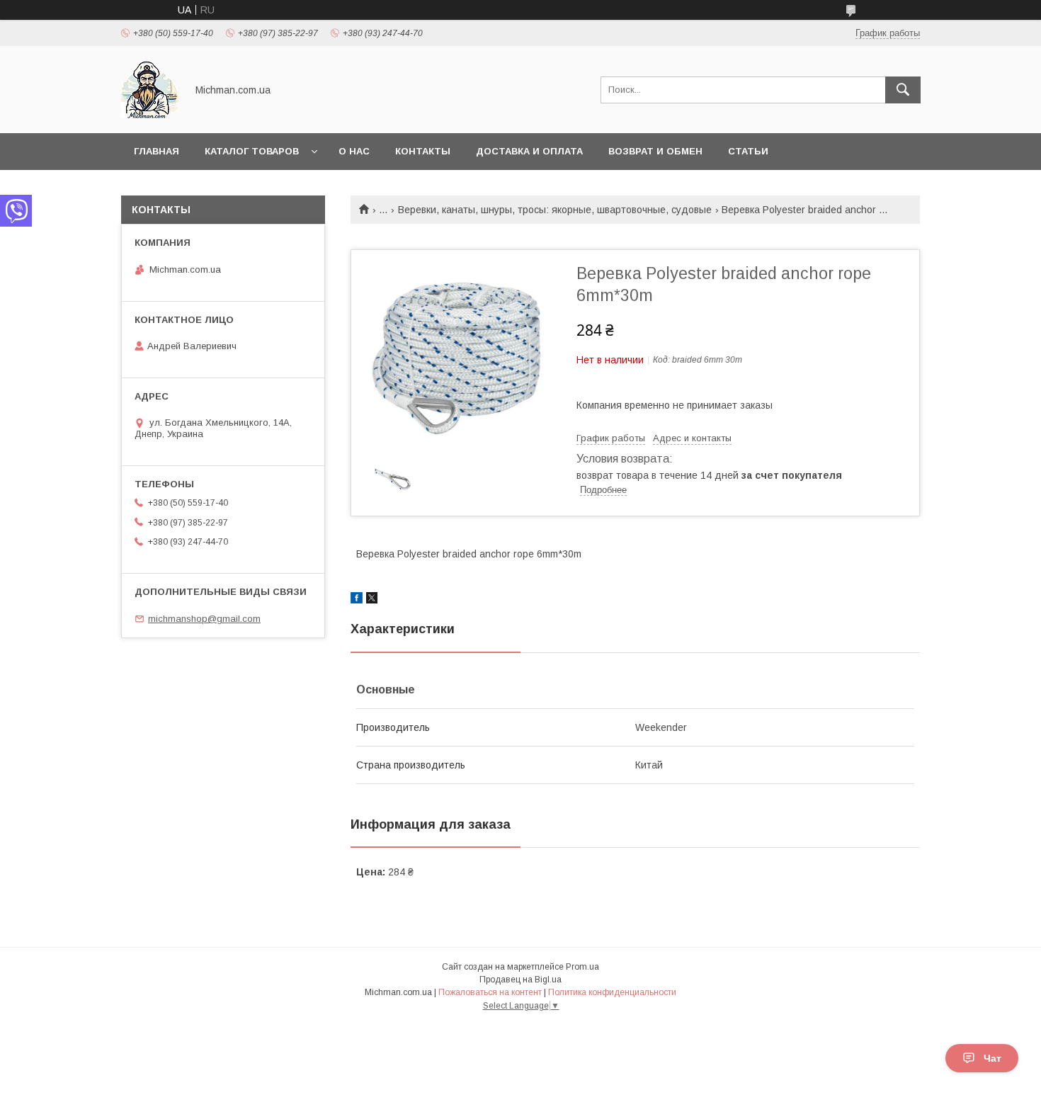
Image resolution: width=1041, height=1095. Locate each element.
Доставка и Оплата (529, 151)
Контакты (422, 151)
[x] (371, 600)
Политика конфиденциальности (612, 992)
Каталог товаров (252, 151)
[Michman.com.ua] (149, 114)
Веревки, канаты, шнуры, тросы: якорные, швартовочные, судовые (555, 209)
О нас (354, 151)
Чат (992, 1058)
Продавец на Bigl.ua (520, 980)
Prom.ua (582, 967)
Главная (156, 151)
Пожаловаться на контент (490, 992)
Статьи (748, 151)
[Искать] (903, 89)
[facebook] (357, 600)
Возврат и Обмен (655, 151)
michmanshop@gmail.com (204, 618)
